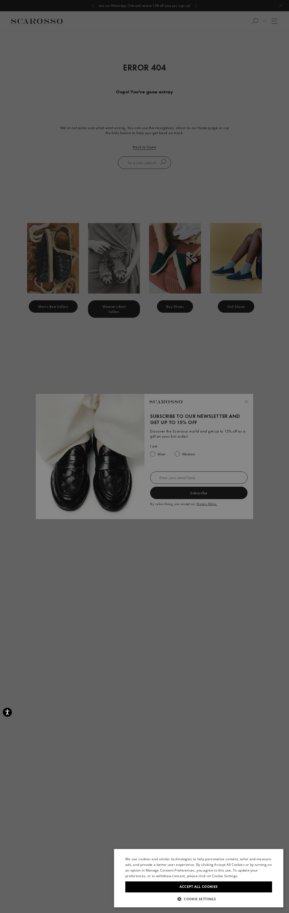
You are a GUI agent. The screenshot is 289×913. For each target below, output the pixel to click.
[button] (198, 899)
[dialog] (144, 456)
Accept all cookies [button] (198, 886)
